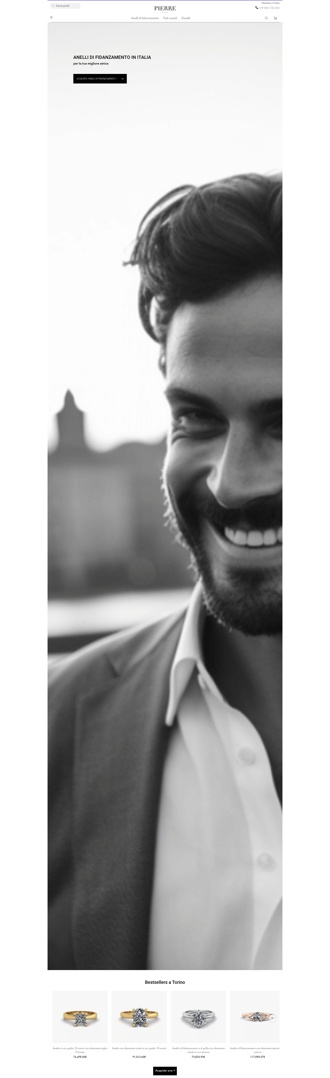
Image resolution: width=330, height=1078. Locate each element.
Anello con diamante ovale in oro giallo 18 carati (139, 1048)
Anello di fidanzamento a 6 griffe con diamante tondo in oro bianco (198, 1050)
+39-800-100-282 (269, 8)
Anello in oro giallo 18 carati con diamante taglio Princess (80, 1050)
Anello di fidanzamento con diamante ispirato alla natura (257, 1050)
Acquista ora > (165, 1070)
